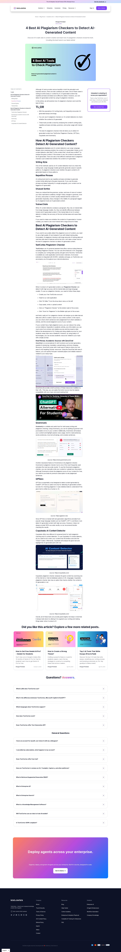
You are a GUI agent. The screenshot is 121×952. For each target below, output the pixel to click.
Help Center (64, 908)
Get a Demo (101, 8)
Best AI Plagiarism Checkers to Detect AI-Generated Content (21, 109)
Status (37, 929)
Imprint (38, 926)
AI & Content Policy (41, 919)
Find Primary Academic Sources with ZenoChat (20, 115)
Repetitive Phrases (16, 101)
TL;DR (12, 92)
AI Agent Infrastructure (93, 908)
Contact (38, 933)
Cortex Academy (66, 911)
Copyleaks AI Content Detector (19, 123)
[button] (41, 8)
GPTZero (13, 121)
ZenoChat (39, 343)
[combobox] (6, 950)
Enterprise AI (90, 904)
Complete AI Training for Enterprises (71, 919)
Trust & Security (40, 908)
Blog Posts (42, 16)
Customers (57, 8)
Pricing (64, 8)
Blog (62, 904)
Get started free (99, 107)
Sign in (92, 8)
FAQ (62, 922)
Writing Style (14, 98)
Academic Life (50, 16)
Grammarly (14, 118)
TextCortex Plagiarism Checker (19, 112)
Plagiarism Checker (70, 287)
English (5, 950)
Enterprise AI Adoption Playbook (70, 915)
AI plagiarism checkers (43, 148)
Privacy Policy (40, 915)
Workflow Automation (92, 911)
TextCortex (39, 248)
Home (36, 16)
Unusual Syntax (15, 103)
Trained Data (14, 105)
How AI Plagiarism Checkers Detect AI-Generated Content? (20, 95)
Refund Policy (40, 922)
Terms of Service (40, 911)
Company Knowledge (93, 915)
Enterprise (49, 8)
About (37, 904)
